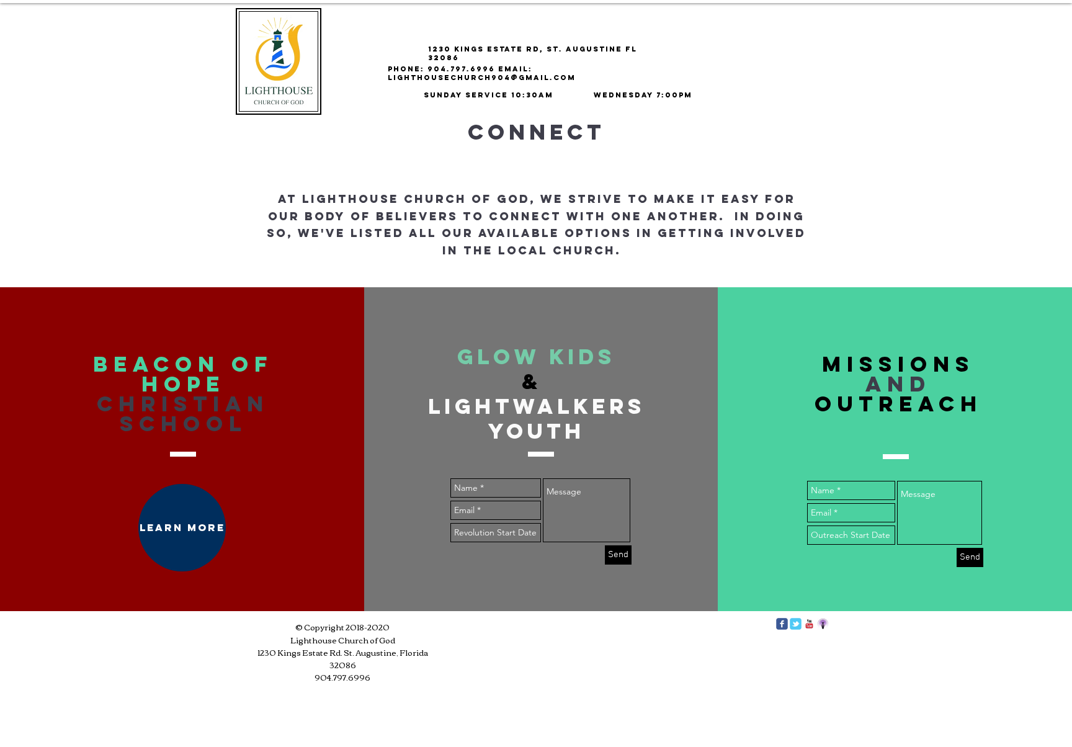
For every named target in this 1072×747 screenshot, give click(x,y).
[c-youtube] (809, 624)
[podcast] (823, 624)
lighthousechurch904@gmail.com (482, 77)
